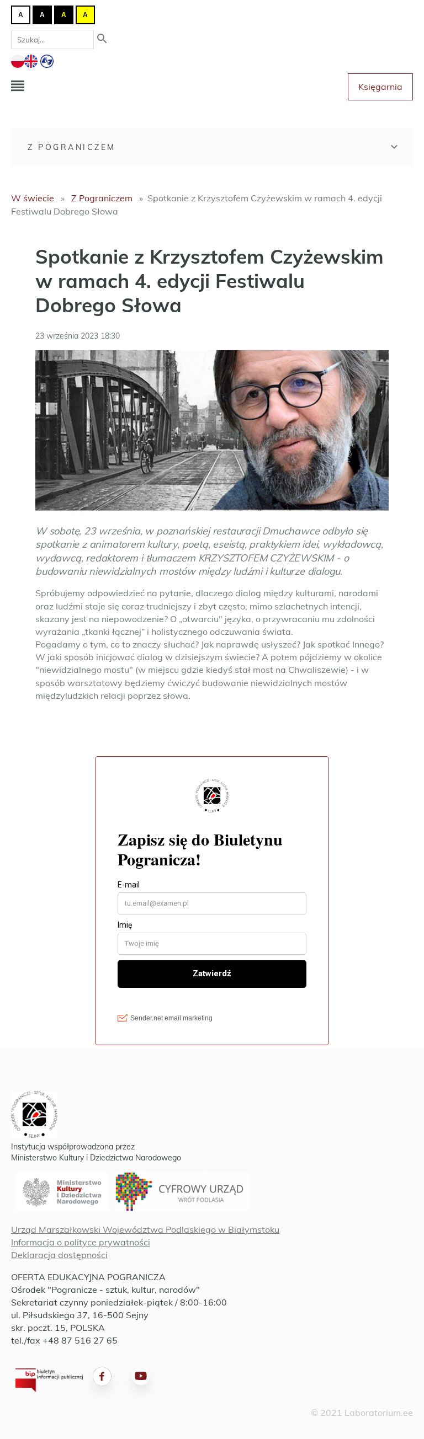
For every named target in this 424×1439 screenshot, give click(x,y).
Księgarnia (380, 86)
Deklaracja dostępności (59, 1254)
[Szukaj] (102, 39)
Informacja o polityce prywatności (80, 1242)
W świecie (32, 198)
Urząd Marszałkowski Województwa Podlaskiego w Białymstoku (145, 1229)
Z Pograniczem (72, 147)
